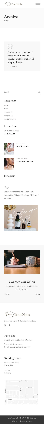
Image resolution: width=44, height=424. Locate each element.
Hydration (8, 116)
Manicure (25, 195)
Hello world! (9, 134)
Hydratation (8, 195)
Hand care (29, 191)
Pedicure (7, 198)
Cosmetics (8, 112)
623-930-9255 (27, 421)
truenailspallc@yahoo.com (20, 347)
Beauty (7, 106)
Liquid (17, 195)
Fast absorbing (17, 191)
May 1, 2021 (20, 143)
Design (6, 191)
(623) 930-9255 (22, 289)
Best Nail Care (22, 146)
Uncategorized (10, 119)
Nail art (34, 195)
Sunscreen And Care (25, 161)
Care (6, 109)
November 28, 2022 (11, 131)
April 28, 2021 (22, 158)
